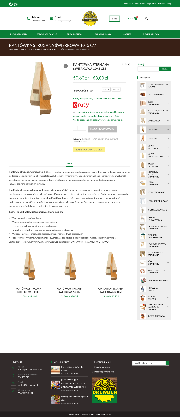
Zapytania (151, 3)
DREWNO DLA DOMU (18, 34)
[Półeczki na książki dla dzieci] (55, 370)
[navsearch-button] (146, 18)
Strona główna (13, 49)
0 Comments (74, 374)
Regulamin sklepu (102, 367)
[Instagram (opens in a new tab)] (15, 4)
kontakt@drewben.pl (28, 385)
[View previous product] (124, 64)
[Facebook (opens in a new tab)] (11, 4)
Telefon (36, 17)
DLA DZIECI (126, 34)
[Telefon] (28, 18)
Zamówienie (127, 3)
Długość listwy (84, 90)
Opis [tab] (69, 163)
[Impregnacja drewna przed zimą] (55, 399)
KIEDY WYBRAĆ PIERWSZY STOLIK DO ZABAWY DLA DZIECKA (73, 383)
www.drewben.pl (26, 392)
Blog (169, 3)
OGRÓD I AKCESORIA (103, 34)
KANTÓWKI (25, 49)
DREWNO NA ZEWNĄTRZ (47, 34)
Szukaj (140, 64)
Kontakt (161, 3)
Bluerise (107, 414)
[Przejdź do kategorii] (167, 363)
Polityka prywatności (104, 371)
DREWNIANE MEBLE (74, 34)
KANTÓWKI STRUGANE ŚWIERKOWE (43, 49)
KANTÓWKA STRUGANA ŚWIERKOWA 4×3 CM (110, 290)
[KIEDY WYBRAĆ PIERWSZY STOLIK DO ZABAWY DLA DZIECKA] (55, 385)
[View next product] (128, 64)
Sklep (114, 18)
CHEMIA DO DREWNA (151, 34)
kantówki (84, 142)
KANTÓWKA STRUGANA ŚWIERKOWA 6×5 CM (69, 290)
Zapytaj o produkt (89, 149)
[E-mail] (51, 18)
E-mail (58, 17)
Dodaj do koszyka (102, 129)
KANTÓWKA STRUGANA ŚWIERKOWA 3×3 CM (28, 290)
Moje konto (140, 3)
